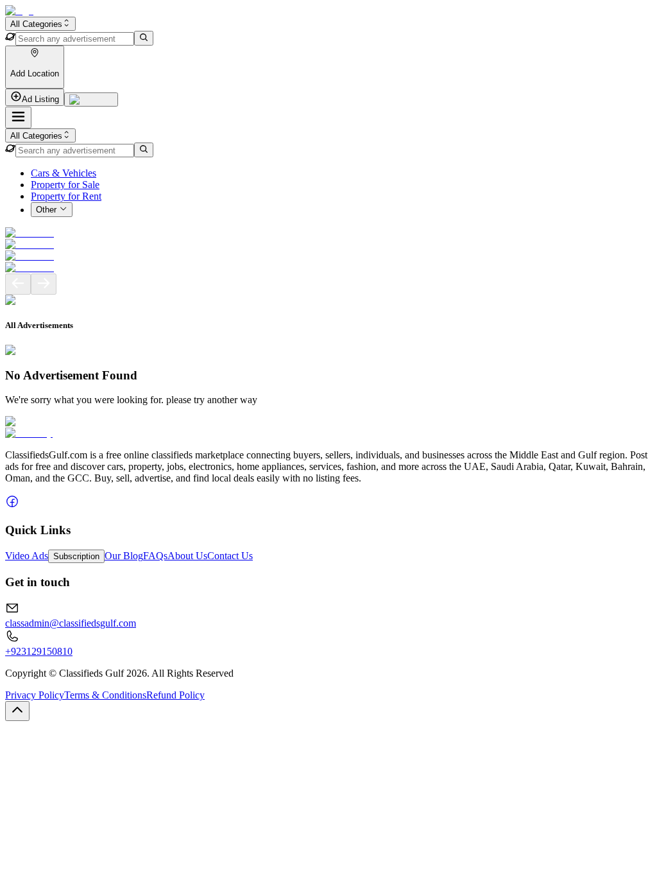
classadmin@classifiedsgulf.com (70, 623)
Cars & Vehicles (63, 173)
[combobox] (40, 24)
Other (46, 210)
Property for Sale (65, 184)
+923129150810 (39, 651)
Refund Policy (175, 695)
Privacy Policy (34, 695)
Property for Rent (66, 196)
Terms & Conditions (105, 695)
